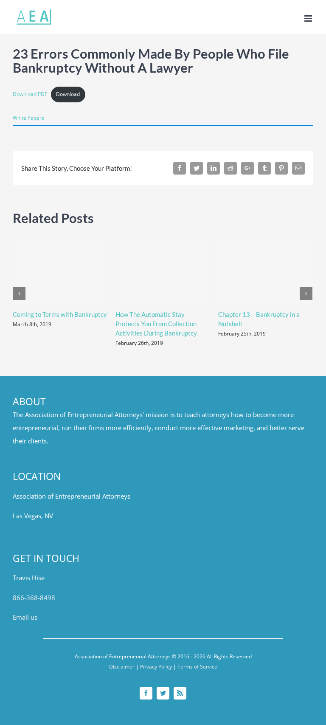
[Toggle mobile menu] (308, 18)
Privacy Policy (156, 666)
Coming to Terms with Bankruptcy (60, 314)
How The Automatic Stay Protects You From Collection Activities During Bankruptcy (156, 323)
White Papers (28, 117)
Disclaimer (122, 666)
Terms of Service (197, 666)
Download (68, 94)
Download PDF (30, 94)
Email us (25, 617)
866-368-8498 (34, 597)
